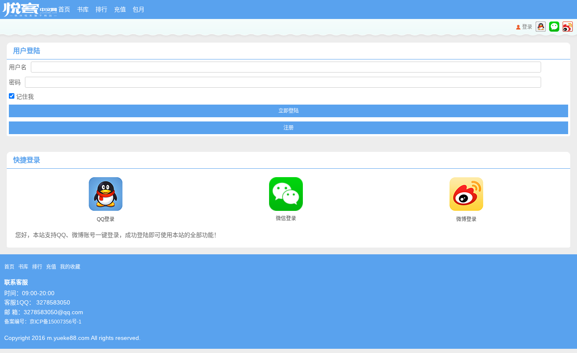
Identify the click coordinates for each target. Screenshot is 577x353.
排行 (101, 9)
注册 (288, 128)
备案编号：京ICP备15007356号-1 (43, 322)
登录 (527, 27)
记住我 (24, 96)
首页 (64, 9)
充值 (120, 9)
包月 (138, 9)
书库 (83, 9)
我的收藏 (70, 267)
